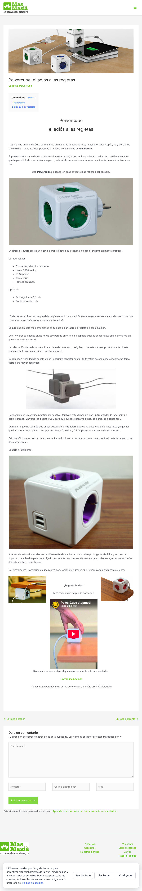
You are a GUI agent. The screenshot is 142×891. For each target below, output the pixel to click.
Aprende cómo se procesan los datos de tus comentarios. (85, 811)
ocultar (31, 97)
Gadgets (13, 85)
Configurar (125, 875)
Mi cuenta (127, 844)
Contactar (89, 847)
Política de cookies (32, 882)
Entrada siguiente (127, 718)
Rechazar (104, 875)
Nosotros (90, 844)
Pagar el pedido (127, 855)
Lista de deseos (127, 847)
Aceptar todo (83, 875)
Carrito (127, 851)
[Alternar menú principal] (135, 7)
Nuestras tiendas (89, 851)
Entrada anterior (14, 718)
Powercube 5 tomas (71, 679)
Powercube (25, 85)
